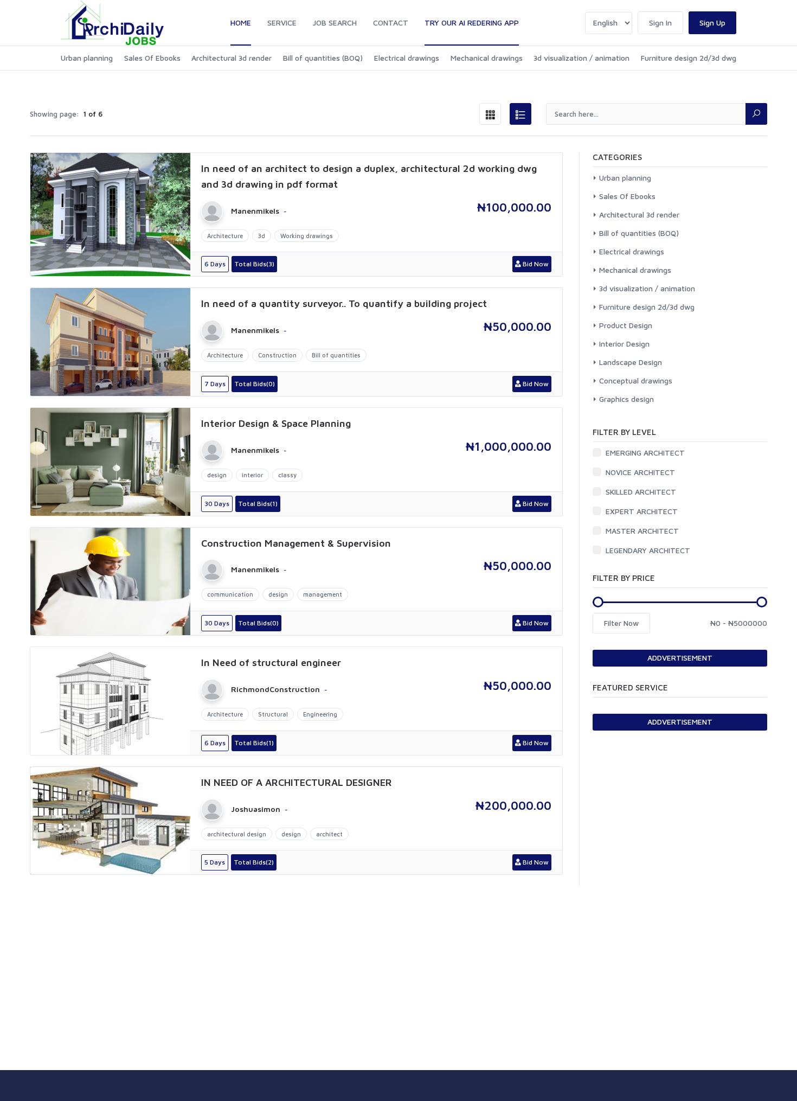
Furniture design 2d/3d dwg (688, 57)
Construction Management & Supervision (296, 543)
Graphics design (626, 399)
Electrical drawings (406, 57)
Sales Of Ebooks (152, 57)
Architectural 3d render (231, 57)
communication (230, 594)
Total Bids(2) (254, 862)
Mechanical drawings (487, 57)
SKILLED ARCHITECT (641, 491)
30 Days (216, 504)
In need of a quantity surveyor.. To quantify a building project (344, 303)
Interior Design (624, 343)
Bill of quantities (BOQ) (323, 57)
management (322, 594)
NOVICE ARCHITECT (640, 472)
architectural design (236, 833)
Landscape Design (630, 362)
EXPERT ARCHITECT (642, 511)
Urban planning (87, 57)
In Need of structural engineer (271, 662)
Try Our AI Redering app (472, 22)
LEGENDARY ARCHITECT (648, 550)
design (217, 474)
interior (252, 474)
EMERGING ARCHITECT (645, 452)
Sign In (660, 22)
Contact (390, 22)
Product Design (625, 325)
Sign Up (712, 22)
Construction (277, 355)
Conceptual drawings (635, 380)
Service (282, 22)
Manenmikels (255, 211)
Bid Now (535, 264)
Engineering (320, 714)
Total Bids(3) (254, 264)
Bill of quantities (336, 355)
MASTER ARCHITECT (642, 530)
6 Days (215, 264)
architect (329, 833)
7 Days (215, 384)
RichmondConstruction (275, 689)
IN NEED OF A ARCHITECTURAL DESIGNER (296, 782)
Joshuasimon (255, 809)
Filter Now (621, 623)
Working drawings (306, 235)
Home (240, 22)
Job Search (335, 22)
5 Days (214, 862)
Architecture (225, 235)
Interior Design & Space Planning (276, 423)
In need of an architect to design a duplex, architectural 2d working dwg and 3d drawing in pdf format (369, 176)
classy (287, 474)
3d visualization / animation (581, 57)
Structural (273, 714)
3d (261, 235)
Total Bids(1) (258, 504)
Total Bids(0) (254, 384)
